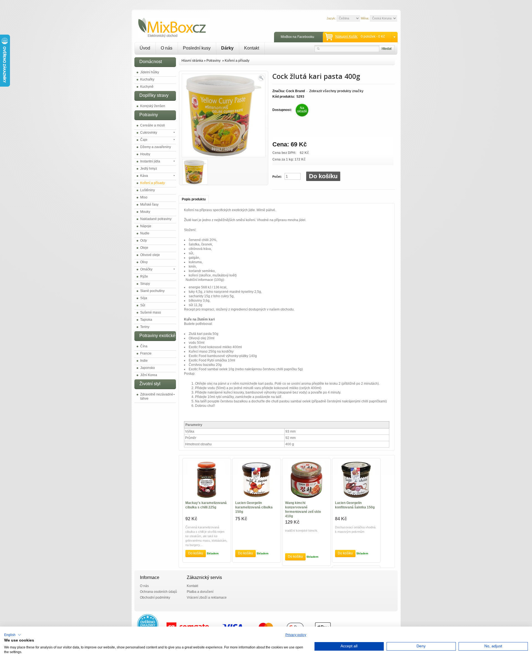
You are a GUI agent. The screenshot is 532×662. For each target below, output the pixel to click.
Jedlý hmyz (148, 168)
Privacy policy (295, 635)
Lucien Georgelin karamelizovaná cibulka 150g (254, 507)
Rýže (144, 276)
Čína (143, 346)
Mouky (145, 212)
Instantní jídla (150, 161)
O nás (166, 48)
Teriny (144, 327)
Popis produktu (194, 199)
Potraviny (213, 61)
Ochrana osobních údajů (158, 592)
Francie (146, 353)
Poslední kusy (197, 48)
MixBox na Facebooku (297, 37)
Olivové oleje (150, 255)
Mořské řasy (149, 204)
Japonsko (147, 368)
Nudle (144, 233)
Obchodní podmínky (155, 597)
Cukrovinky (148, 133)
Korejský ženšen (152, 106)
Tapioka (146, 320)
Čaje (143, 140)
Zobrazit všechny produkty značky (336, 91)
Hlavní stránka (192, 61)
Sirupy (145, 284)
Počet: (277, 176)
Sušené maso (150, 312)
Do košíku (323, 176)
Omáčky (146, 269)
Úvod (145, 48)
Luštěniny (147, 190)
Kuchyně (147, 87)
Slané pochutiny (152, 291)
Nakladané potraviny (156, 219)
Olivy (144, 262)
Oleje (144, 248)
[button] (12, 635)
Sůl (142, 305)
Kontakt (251, 48)
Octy (143, 240)
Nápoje (145, 226)
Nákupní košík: (346, 36)
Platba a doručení (200, 592)
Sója (143, 298)
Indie (144, 361)
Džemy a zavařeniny (155, 147)
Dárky (227, 48)
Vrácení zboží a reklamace (207, 597)
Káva (144, 176)
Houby (145, 154)
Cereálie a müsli (152, 125)
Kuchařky (147, 79)
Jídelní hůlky (149, 72)
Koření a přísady (152, 183)
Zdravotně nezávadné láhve (156, 396)
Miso (143, 197)
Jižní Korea (148, 375)
